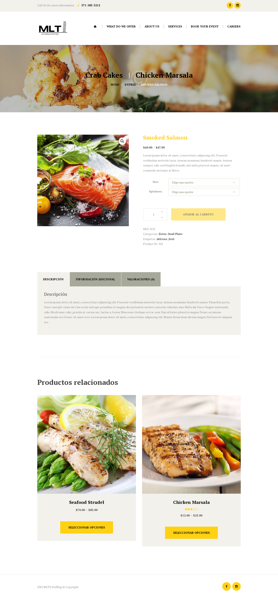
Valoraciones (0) (141, 279)
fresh (171, 239)
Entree (130, 84)
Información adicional (95, 279)
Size (156, 182)
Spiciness (155, 191)
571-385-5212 (90, 5)
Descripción (53, 279)
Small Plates (175, 234)
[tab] (53, 279)
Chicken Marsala (164, 75)
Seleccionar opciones (86, 527)
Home (115, 84)
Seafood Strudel (86, 502)
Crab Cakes (104, 75)
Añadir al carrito (198, 214)
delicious (162, 239)
